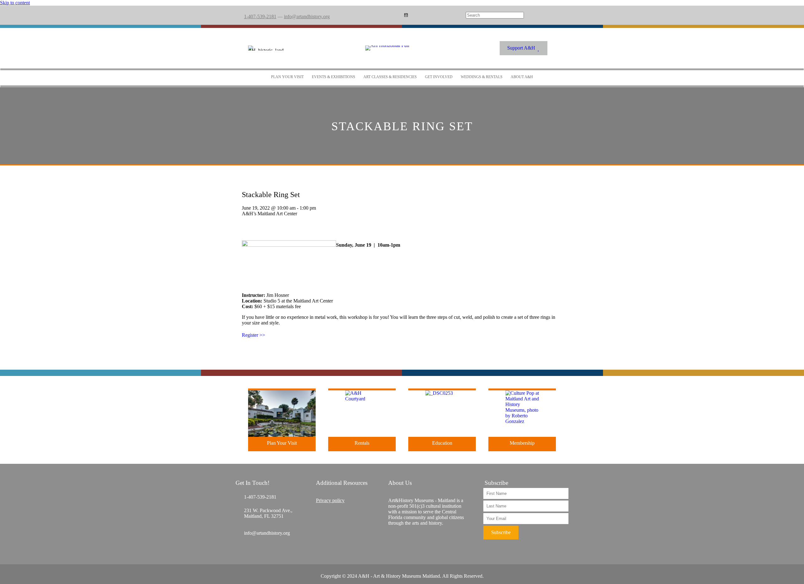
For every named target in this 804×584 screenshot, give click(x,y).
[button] (501, 532)
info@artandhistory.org (307, 16)
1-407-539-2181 (260, 16)
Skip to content (15, 2)
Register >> (253, 335)
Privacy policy (330, 500)
